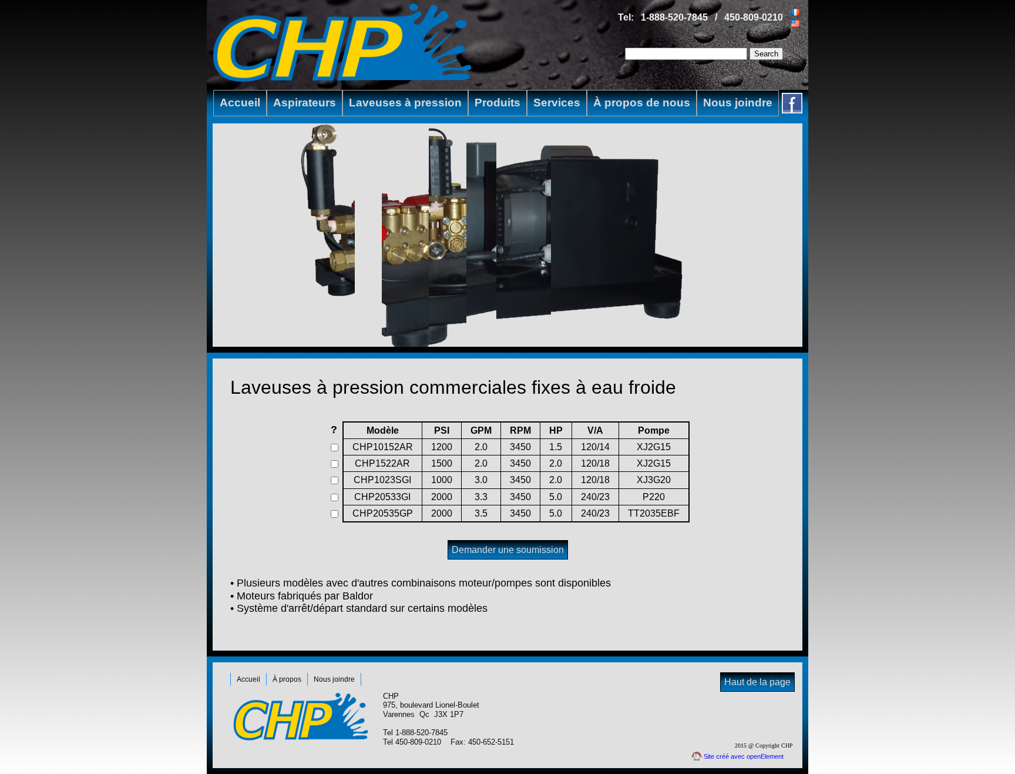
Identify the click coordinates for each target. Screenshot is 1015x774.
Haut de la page (757, 682)
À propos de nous (641, 102)
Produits (497, 102)
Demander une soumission (508, 550)
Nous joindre (737, 102)
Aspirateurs (304, 102)
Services (556, 102)
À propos (287, 679)
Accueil (240, 102)
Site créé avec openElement (744, 756)
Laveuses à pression (405, 102)
